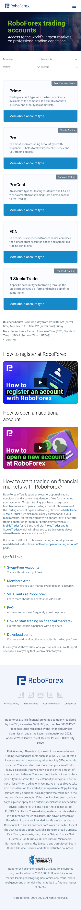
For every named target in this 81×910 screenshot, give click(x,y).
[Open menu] (74, 6)
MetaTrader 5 (14, 513)
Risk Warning (31, 703)
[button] (17, 6)
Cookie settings (51, 703)
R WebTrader (52, 525)
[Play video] (40, 382)
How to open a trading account (58, 544)
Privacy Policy (11, 703)
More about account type (26, 116)
